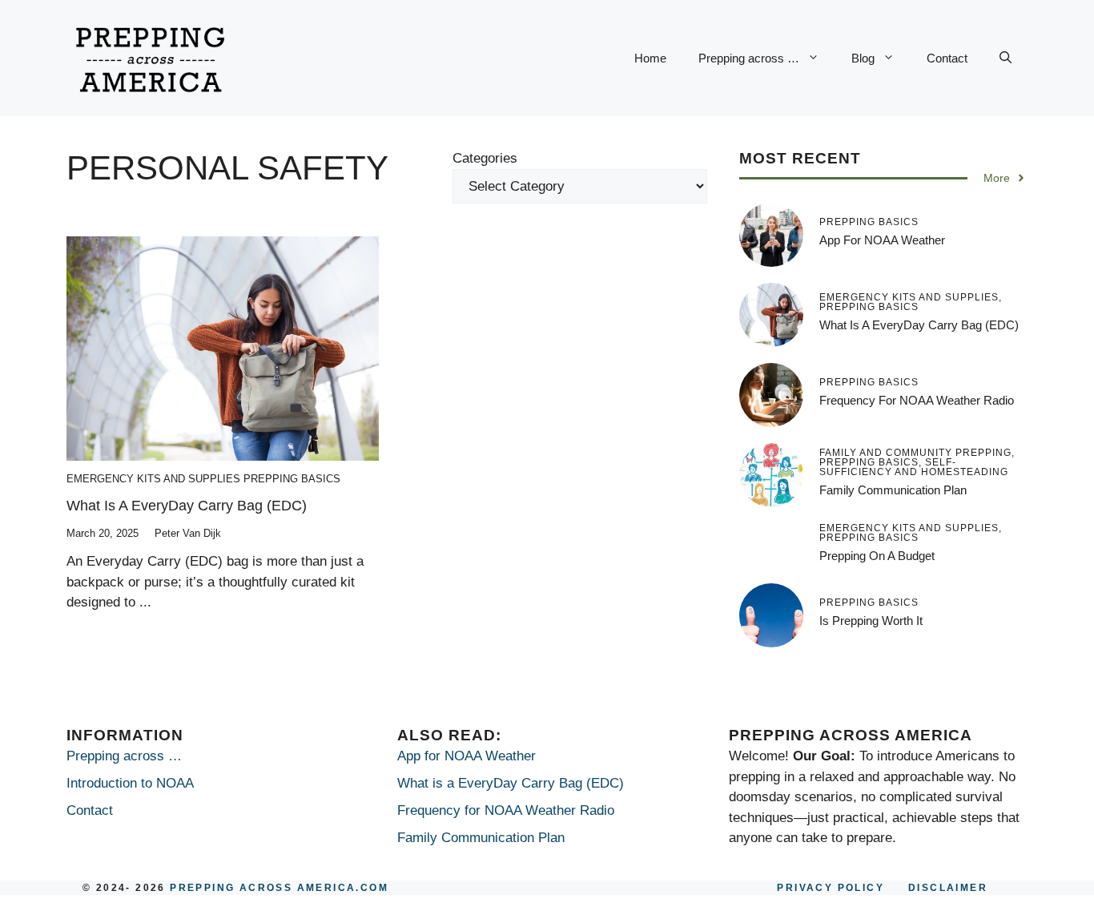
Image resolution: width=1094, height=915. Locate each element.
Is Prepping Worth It (871, 620)
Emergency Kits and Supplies (153, 479)
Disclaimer (947, 887)
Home (650, 58)
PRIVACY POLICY (830, 887)
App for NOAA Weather (882, 240)
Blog (863, 58)
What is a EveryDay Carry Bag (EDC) (186, 506)
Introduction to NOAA (130, 783)
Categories (484, 158)
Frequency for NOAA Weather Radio (916, 400)
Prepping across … (748, 58)
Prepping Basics (291, 479)
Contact (947, 58)
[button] (1005, 58)
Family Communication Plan (893, 490)
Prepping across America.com (279, 887)
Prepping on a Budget (877, 555)
